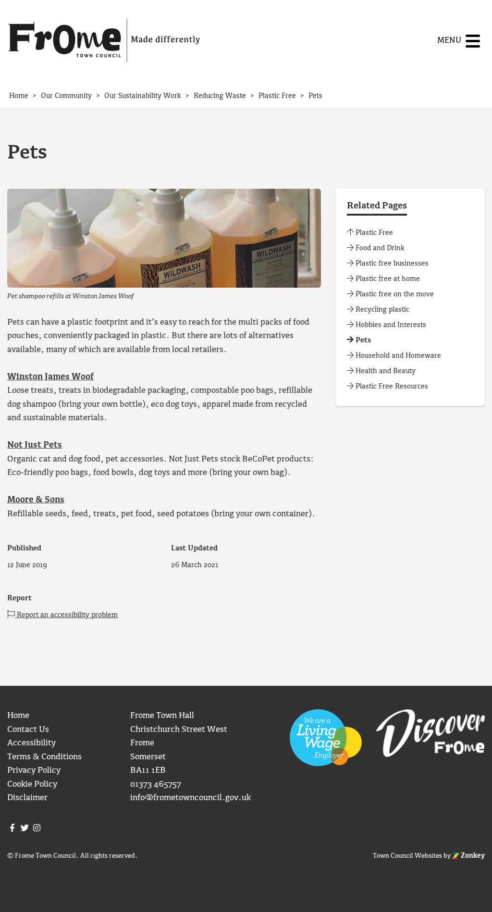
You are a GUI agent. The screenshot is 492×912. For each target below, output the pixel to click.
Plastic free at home (387, 279)
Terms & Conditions (44, 757)
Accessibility (31, 743)
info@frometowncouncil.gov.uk (190, 798)
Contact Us (28, 729)
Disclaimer (27, 798)
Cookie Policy (32, 784)
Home (18, 715)
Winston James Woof (50, 377)
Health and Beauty (385, 371)
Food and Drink (379, 248)
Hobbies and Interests (390, 325)
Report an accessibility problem (66, 615)
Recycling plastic (381, 310)
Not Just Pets (34, 445)
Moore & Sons (35, 500)
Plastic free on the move (394, 294)
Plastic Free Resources (391, 386)
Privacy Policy (34, 770)
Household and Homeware (397, 356)
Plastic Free (373, 233)
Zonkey (472, 856)
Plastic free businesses (391, 264)
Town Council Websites (407, 856)
